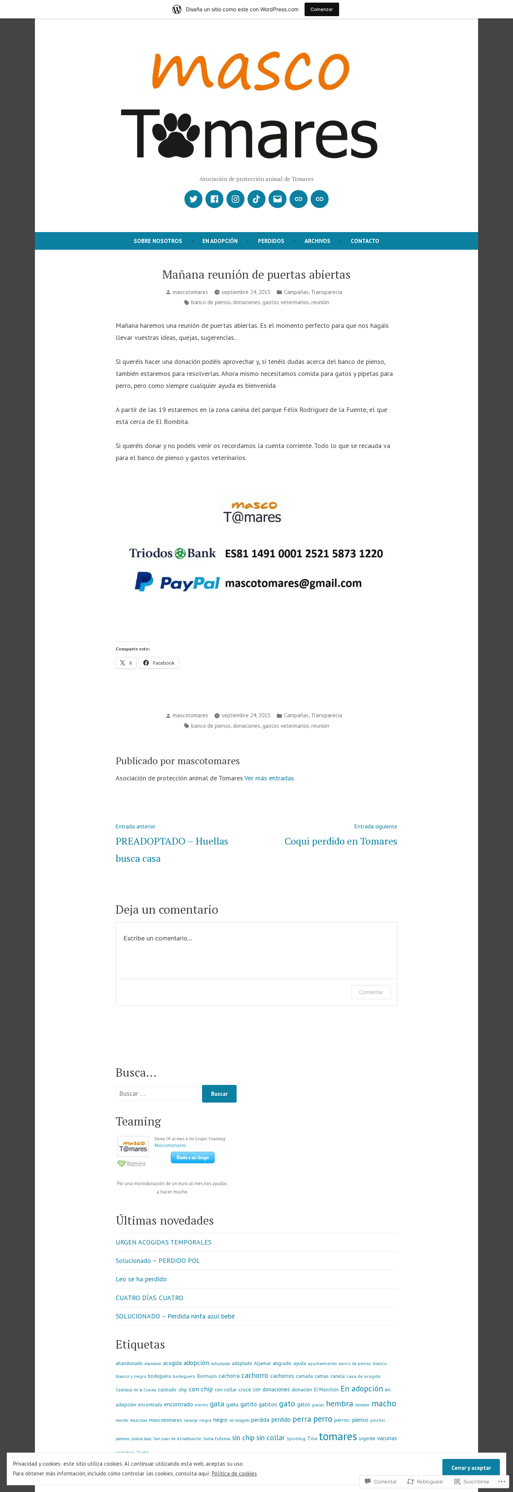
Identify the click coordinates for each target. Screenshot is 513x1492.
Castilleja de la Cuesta (136, 1389)
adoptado (242, 1363)
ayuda (299, 1363)
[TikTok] (256, 199)
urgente (367, 1438)
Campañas (296, 292)
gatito (248, 1404)
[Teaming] (299, 199)
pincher (377, 1420)
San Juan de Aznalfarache (177, 1438)
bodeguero (184, 1376)
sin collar (270, 1437)
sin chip (243, 1437)
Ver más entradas (269, 778)
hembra (339, 1403)
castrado (167, 1389)
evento (201, 1405)
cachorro (255, 1375)
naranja (191, 1420)
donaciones (246, 302)
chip (182, 1389)
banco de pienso (211, 302)
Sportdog (296, 1438)
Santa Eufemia (216, 1438)
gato (287, 1403)
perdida (260, 1419)
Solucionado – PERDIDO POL (158, 1260)
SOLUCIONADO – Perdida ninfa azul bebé (175, 1316)
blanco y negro (131, 1376)
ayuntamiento (322, 1363)
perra (302, 1419)
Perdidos (271, 240)
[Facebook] (214, 199)
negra (205, 1420)
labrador (362, 1405)
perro (322, 1418)
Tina (312, 1438)
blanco (380, 1363)
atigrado (282, 1363)
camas (322, 1376)
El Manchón (326, 1389)
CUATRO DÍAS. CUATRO (149, 1297)
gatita (232, 1404)
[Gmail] (278, 199)
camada (304, 1376)
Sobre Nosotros (158, 240)
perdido (281, 1419)
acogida (172, 1363)
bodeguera (159, 1376)
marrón (122, 1420)
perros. (342, 1420)
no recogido (239, 1420)
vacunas (387, 1438)
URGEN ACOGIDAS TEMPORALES (163, 1242)
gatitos (268, 1404)
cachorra (229, 1375)
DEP (257, 1389)
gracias (318, 1405)
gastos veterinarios (286, 302)
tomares (338, 1436)
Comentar (371, 992)
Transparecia (326, 292)
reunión (320, 302)
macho (383, 1403)
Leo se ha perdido (141, 1279)
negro (220, 1419)
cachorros (282, 1375)
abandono (153, 1363)
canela (337, 1376)
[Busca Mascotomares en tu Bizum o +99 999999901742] (320, 199)
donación (302, 1389)
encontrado (178, 1404)
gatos (303, 1404)
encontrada (150, 1404)
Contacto (365, 240)
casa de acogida (363, 1376)
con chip (201, 1389)
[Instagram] (235, 199)
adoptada (220, 1363)
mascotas (138, 1420)
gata (217, 1403)
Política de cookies (234, 1473)
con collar (226, 1389)
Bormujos (207, 1376)
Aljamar (262, 1363)
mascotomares (190, 292)
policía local (141, 1438)
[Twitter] (193, 199)
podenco (123, 1438)
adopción (196, 1362)
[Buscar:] (159, 1093)
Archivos (317, 240)
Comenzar (322, 9)
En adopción (220, 240)
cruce (244, 1389)
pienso (360, 1419)
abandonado (129, 1363)
